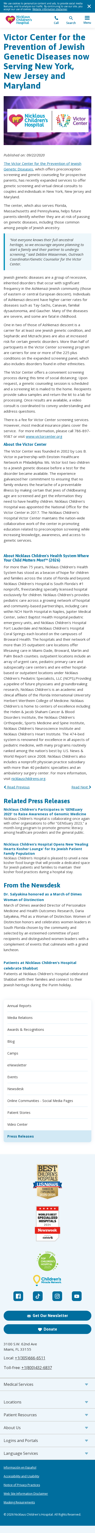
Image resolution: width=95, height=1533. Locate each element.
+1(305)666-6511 (30, 1358)
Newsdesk (15, 1088)
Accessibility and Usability (21, 1476)
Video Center (17, 1124)
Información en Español (20, 1468)
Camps (12, 1053)
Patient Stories (18, 1112)
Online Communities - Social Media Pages (40, 1100)
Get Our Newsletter (50, 1315)
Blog (11, 1041)
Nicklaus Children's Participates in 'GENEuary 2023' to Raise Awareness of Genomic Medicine (45, 811)
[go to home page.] (26, 20)
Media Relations (20, 1017)
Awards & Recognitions (25, 1029)
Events (12, 1077)
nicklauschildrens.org (28, 778)
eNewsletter (17, 1065)
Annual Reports (19, 1005)
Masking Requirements (19, 1502)
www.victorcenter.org (44, 436)
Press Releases (20, 1136)
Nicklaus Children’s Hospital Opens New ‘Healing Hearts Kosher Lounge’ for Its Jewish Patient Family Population (46, 849)
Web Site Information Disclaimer (26, 1494)
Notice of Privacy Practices (22, 1485)
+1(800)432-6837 (36, 1367)
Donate (50, 1329)
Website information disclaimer (49, 9)
